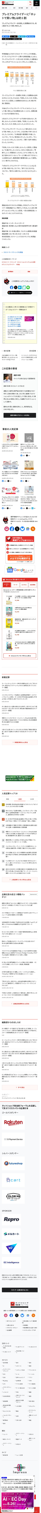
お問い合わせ (10, 1325)
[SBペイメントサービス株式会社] (13, 1139)
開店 (17, 1411)
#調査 (18, 264)
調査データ (19, 1439)
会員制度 (18, 1380)
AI (31, 8)
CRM (30, 1380)
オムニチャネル (7, 1411)
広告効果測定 (6, 1396)
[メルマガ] (6, 529)
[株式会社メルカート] (11, 1234)
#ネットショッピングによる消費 (26, 262)
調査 (30, 1420)
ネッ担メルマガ (33, 1347)
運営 (30, 1396)
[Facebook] (12, 529)
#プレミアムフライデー (8, 264)
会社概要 (9, 1330)
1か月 (32, 799)
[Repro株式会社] (11, 1219)
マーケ (15, 585)
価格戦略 (5, 1401)
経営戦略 (32, 585)
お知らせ (31, 1434)
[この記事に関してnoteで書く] (24, 287)
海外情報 (21, 8)
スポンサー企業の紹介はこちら (19, 1290)
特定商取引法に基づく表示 (30, 1327)
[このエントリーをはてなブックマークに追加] (20, 287)
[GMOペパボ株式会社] (13, 1197)
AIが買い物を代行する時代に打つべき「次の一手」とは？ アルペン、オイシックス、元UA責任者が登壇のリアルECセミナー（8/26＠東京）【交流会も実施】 (17, 1481)
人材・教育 (18, 1406)
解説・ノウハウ (6, 1439)
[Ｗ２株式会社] (11, 1248)
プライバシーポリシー (12, 1327)
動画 (30, 1392)
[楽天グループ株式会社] (13, 1123)
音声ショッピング (20, 1377)
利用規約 (25, 1325)
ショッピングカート (7, 1416)
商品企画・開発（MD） (7, 1406)
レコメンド (5, 1392)
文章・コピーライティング (20, 1396)
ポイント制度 (32, 1388)
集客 (30, 1366)
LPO (4, 1384)
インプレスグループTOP (29, 1330)
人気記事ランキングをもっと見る (21, 880)
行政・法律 (18, 1420)
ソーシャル (31, 1374)
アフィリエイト (32, 1370)
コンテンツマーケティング (7, 1370)
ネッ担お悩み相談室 (28, 521)
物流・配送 (31, 1401)
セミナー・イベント (20, 1434)
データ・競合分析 (20, 1388)
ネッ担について (7, 1352)
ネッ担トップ (5, 1094)
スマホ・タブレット (7, 1388)
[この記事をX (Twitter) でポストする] (15, 287)
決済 (17, 1416)
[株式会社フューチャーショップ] (13, 1163)
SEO (4, 1374)
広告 (4, 1377)
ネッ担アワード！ (20, 1347)
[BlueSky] (22, 529)
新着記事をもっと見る (21, 742)
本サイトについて (11, 1321)
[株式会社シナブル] (11, 1262)
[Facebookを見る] (11, 1315)
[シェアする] (11, 287)
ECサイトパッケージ (32, 1411)
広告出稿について (20, 1351)
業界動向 (5, 1420)
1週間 (20, 799)
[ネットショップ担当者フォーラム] (19, 1306)
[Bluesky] (22, 1315)
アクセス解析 (19, 1384)
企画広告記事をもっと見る (21, 1004)
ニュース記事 (19, 1455)
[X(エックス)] (17, 529)
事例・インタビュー (32, 1439)
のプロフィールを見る (19, 415)
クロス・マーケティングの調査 (13, 252)
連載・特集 (4, 8)
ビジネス (24, 585)
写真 (17, 1392)
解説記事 (5, 1455)
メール (17, 1374)
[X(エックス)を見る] (16, 1315)
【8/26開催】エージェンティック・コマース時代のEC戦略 (21, 44)
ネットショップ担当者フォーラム (8, 3)
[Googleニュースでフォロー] (28, 1315)
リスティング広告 (20, 1370)
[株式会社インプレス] (20, 1469)
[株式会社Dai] (13, 1180)
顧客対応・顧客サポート (20, 1401)
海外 (14, 8)
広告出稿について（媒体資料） (29, 1322)
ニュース (4, 1096)
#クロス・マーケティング (9, 262)
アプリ (30, 1377)
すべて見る (21, 1087)
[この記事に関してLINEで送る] (28, 287)
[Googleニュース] (27, 529)
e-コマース (6, 584)
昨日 (7, 799)
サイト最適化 (32, 1384)
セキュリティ (32, 1406)
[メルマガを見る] (5, 1315)
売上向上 (5, 1380)
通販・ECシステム (33, 1416)
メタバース (18, 1366)
